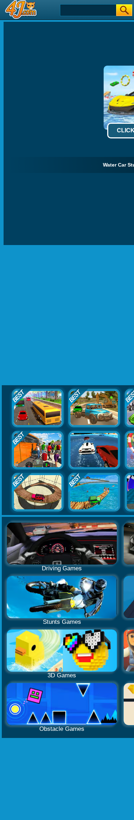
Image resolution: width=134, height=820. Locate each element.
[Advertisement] (67, 315)
